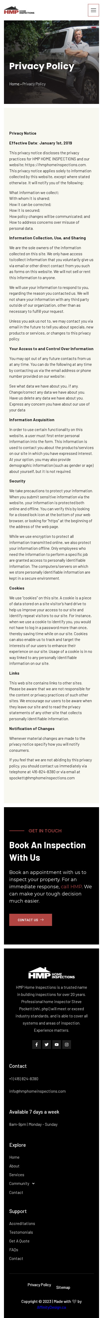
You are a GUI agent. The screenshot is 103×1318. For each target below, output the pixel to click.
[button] (51, 1183)
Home (14, 83)
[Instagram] (66, 1044)
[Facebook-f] (36, 1044)
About (14, 1165)
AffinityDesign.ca (51, 1307)
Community (19, 1183)
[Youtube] (56, 1044)
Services (16, 1174)
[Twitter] (46, 1044)
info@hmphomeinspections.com (37, 1091)
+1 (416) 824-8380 (23, 1078)
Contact (16, 1192)
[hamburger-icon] (93, 10)
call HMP (71, 887)
